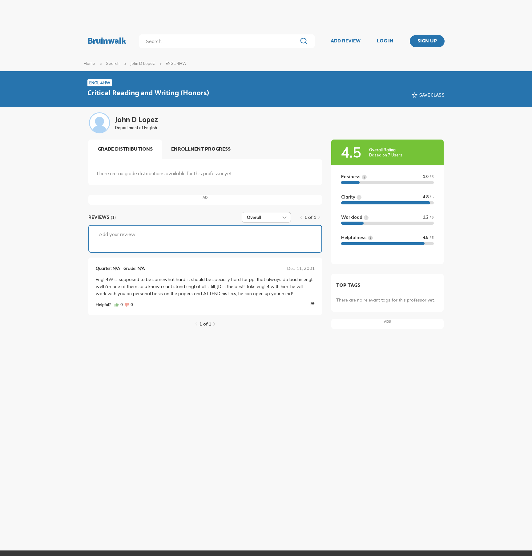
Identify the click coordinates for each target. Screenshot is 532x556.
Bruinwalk (106, 41)
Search (112, 63)
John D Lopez (142, 63)
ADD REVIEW (346, 41)
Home (89, 63)
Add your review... (118, 234)
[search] (219, 41)
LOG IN (385, 41)
